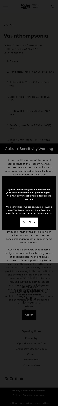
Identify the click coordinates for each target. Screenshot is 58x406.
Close (32, 222)
